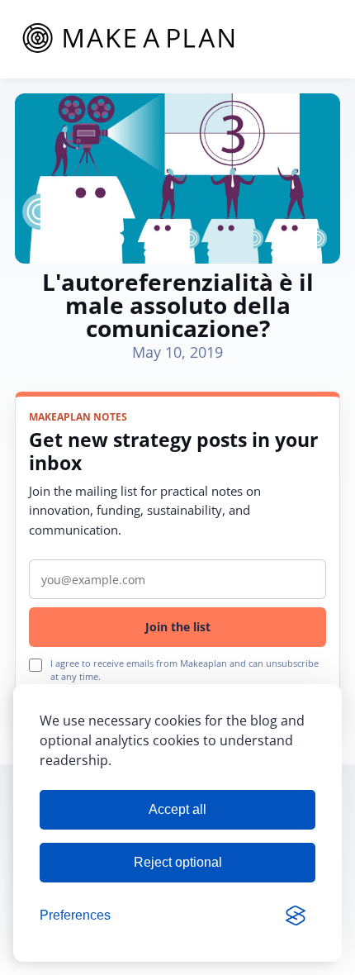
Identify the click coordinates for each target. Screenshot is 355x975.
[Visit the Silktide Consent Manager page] (295, 915)
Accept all (177, 809)
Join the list (178, 627)
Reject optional (178, 862)
